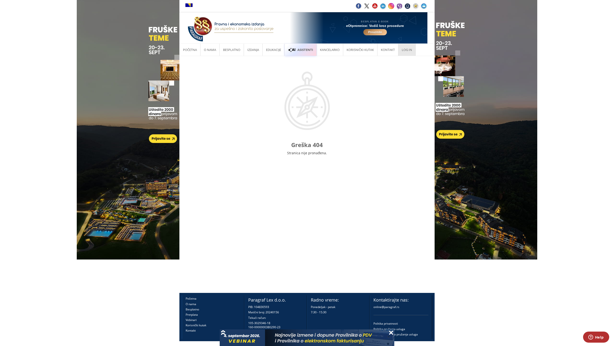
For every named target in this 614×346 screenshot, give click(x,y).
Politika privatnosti (385, 323)
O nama (210, 50)
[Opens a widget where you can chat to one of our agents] (596, 338)
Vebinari (191, 320)
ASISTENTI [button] (305, 50)
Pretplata (192, 315)
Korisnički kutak (196, 325)
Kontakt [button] (388, 50)
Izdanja (253, 50)
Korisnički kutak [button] (360, 50)
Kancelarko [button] (330, 50)
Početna (190, 50)
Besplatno (231, 50)
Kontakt (191, 330)
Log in (407, 50)
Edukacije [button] (273, 50)
